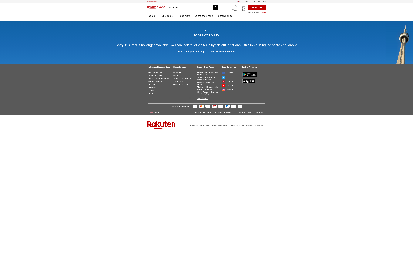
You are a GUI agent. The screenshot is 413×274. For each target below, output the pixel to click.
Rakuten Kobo (156, 7)
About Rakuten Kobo (155, 72)
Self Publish (177, 72)
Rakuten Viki (193, 125)
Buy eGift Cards (153, 87)
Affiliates (176, 75)
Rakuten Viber (204, 125)
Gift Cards (256, 1)
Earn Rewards (152, 1)
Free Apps (151, 84)
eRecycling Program (155, 81)
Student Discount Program (182, 78)
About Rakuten (259, 125)
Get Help (151, 90)
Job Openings (178, 81)
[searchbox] (192, 7)
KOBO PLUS (184, 16)
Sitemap (151, 93)
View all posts (202, 98)
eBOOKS (151, 16)
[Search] (215, 7)
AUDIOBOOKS (167, 16)
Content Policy (258, 112)
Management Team (155, 75)
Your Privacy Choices (245, 112)
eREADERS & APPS (204, 16)
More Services (247, 125)
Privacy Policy (228, 112)
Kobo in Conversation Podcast (158, 78)
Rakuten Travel (234, 125)
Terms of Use (218, 112)
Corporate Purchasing (180, 84)
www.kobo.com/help (224, 51)
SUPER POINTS (225, 16)
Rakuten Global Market (219, 125)
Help (264, 1)
